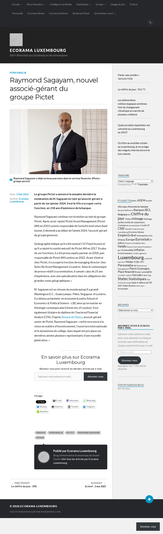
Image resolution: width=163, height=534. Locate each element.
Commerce (123, 225)
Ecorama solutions (58, 13)
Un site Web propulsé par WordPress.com (35, 512)
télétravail (143, 282)
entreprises (143, 235)
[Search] (150, 22)
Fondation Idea (139, 243)
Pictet (70, 433)
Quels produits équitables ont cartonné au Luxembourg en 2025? (134, 129)
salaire (129, 275)
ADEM (141, 200)
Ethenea (121, 239)
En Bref (134, 4)
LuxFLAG (148, 258)
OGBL (136, 262)
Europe (99, 4)
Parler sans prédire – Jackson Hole (129, 76)
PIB (134, 265)
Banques (139, 210)
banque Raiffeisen (125, 210)
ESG (150, 235)
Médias (129, 261)
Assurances (134, 206)
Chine (128, 219)
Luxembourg (131, 257)
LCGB (135, 253)
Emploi (122, 235)
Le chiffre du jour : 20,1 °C (132, 89)
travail (128, 283)
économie (123, 288)
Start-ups (147, 275)
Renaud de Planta (71, 317)
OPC (142, 262)
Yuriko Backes (129, 285)
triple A (134, 282)
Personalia (17, 13)
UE (150, 282)
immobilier (129, 250)
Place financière (35, 4)
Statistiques (82, 4)
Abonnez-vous (95, 376)
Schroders (137, 274)
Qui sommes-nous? (103, 13)
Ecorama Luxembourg (38, 50)
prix (149, 271)
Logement (142, 253)
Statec (123, 278)
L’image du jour (117, 4)
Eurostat (142, 239)
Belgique (122, 214)
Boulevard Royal (81, 13)
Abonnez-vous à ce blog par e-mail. (134, 326)
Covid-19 (144, 225)
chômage (137, 218)
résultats (121, 275)
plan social (142, 272)
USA (120, 285)
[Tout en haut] (149, 499)
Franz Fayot (137, 247)
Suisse (40, 437)
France (129, 247)
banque (41, 433)
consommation (134, 225)
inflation (139, 250)
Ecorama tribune (36, 13)
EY (151, 239)
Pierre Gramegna (139, 268)
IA (122, 250)
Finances (128, 243)
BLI (129, 215)
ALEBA (149, 200)
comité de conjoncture (134, 222)
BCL (148, 210)
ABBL (134, 201)
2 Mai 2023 (22, 194)
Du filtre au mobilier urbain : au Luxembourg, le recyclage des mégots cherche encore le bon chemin (134, 148)
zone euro (140, 286)
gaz (119, 250)
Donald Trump (131, 229)
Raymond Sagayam (89, 433)
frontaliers (147, 247)
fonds (122, 246)
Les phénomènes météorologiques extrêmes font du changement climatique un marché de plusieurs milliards (132, 107)
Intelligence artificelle (61, 4)
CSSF (121, 228)
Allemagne (123, 206)
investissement (125, 253)
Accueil (15, 4)
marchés (121, 262)
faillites (121, 243)
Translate (142, 184)
